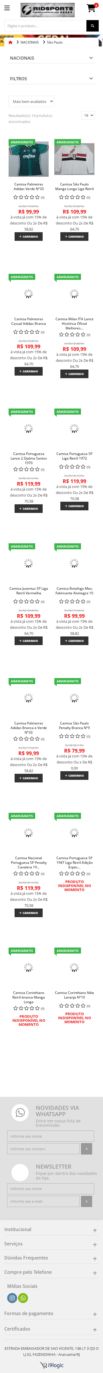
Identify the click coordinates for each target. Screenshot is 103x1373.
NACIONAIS (22, 58)
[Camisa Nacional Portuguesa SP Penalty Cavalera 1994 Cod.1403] (29, 833)
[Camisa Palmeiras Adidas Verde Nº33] (29, 159)
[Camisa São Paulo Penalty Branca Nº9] (74, 698)
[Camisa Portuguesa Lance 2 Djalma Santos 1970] (29, 429)
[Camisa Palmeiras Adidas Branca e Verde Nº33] (29, 698)
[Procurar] (92, 26)
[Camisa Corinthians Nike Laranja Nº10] (74, 968)
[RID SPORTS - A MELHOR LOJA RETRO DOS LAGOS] (48, 10)
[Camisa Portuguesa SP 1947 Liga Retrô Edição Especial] (74, 833)
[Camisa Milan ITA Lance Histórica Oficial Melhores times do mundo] (74, 294)
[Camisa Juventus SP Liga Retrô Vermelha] (29, 563)
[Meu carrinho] (94, 9)
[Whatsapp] (23, 1298)
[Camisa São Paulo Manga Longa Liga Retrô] (74, 159)
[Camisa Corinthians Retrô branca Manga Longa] (29, 968)
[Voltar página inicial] (11, 42)
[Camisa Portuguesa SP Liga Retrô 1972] (74, 429)
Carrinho (30, 237)
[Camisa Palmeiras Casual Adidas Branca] (29, 294)
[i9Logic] (51, 1364)
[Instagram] (12, 1298)
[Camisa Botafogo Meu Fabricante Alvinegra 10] (74, 563)
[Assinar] (86, 1149)
